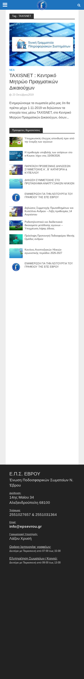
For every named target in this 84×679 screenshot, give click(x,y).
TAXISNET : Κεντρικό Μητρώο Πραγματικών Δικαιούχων (33, 82)
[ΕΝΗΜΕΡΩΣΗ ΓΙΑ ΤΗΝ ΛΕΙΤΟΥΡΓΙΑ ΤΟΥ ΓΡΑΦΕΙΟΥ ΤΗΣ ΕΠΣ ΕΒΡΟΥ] (16, 197)
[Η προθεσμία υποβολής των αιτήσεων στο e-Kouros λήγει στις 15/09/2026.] (16, 155)
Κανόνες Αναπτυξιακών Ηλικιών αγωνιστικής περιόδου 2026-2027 (43, 251)
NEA (12, 70)
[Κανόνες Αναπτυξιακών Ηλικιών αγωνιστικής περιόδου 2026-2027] (16, 253)
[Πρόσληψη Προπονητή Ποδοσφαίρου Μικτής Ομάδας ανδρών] (16, 239)
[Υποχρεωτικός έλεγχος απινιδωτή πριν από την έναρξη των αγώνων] (16, 141)
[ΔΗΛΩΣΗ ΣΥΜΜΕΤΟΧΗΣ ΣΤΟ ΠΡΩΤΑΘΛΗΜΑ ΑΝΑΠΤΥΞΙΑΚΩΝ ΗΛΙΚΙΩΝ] (16, 183)
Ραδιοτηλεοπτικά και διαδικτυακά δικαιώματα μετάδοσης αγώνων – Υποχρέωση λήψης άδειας (44, 225)
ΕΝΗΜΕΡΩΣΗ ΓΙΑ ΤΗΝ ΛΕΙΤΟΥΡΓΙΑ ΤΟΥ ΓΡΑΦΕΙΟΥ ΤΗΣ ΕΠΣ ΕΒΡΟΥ (49, 196)
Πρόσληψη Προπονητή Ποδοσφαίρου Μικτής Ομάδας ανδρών (49, 237)
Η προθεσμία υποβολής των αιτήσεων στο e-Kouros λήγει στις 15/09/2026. (48, 154)
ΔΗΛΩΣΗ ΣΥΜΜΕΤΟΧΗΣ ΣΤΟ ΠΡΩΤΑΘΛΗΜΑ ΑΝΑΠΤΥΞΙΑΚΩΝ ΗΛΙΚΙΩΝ (49, 182)
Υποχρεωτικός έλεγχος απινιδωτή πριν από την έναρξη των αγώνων (49, 140)
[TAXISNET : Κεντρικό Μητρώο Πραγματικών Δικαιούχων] (42, 44)
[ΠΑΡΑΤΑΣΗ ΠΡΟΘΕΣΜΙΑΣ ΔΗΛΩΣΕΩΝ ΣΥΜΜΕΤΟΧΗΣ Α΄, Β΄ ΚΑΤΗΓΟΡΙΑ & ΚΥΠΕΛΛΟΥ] (16, 169)
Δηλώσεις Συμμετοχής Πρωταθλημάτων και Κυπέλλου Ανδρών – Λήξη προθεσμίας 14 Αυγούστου (49, 211)
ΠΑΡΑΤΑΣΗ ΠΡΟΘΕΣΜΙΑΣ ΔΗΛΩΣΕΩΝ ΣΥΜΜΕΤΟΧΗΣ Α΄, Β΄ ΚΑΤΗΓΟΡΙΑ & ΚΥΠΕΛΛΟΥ (47, 169)
